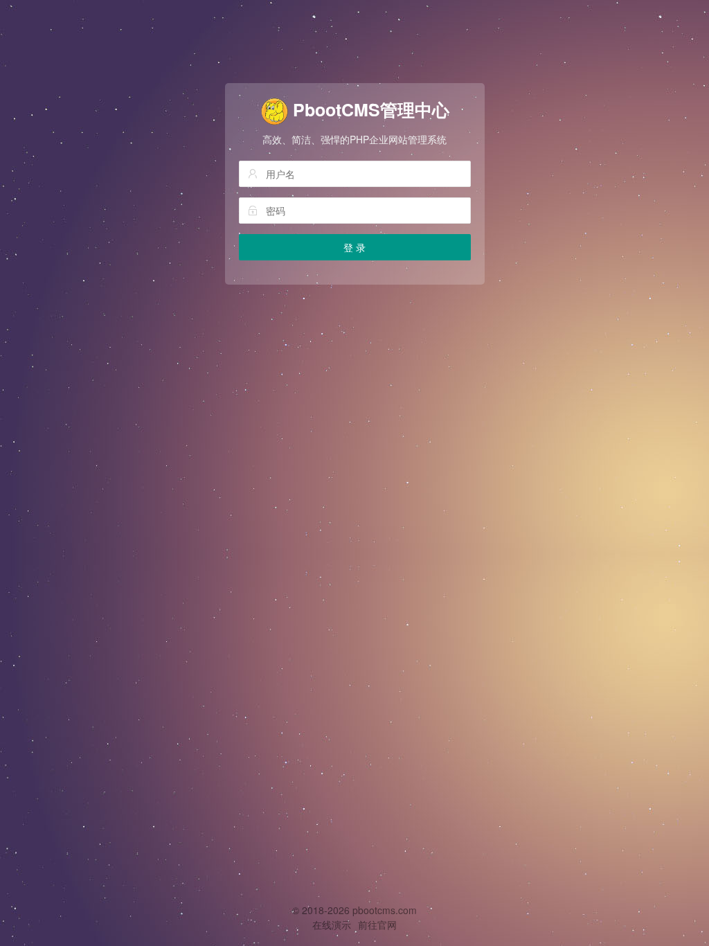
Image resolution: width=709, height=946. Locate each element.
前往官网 (377, 924)
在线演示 (331, 924)
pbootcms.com (384, 910)
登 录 (354, 247)
